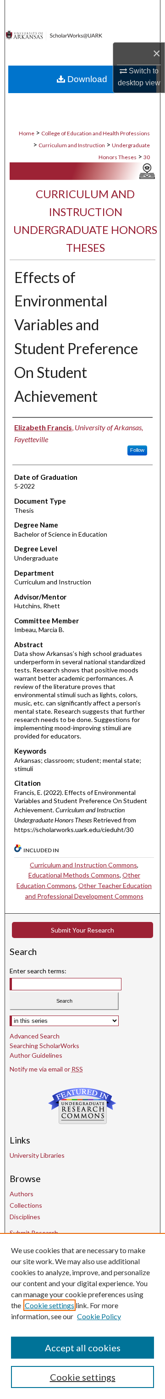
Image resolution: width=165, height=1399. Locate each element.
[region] (82, 1316)
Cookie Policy (99, 1316)
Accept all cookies (83, 1347)
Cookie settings (49, 1305)
